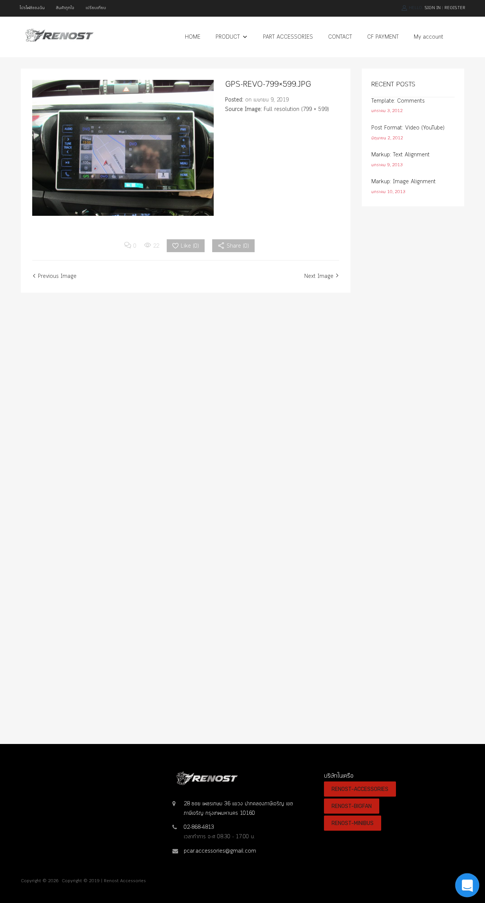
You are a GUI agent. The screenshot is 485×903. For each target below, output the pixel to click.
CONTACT (340, 37)
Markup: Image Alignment (403, 182)
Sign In (432, 8)
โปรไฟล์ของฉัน (32, 8)
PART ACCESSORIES (288, 37)
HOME (192, 37)
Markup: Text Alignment (400, 155)
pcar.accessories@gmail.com (220, 851)
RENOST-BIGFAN (352, 806)
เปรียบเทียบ (96, 8)
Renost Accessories (125, 881)
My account (428, 37)
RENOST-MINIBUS (353, 823)
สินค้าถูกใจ (65, 8)
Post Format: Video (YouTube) (407, 128)
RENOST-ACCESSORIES (360, 789)
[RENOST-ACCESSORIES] (59, 40)
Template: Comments (398, 101)
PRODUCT (228, 37)
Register (454, 8)
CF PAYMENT (383, 37)
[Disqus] (185, 410)
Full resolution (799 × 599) (296, 109)
